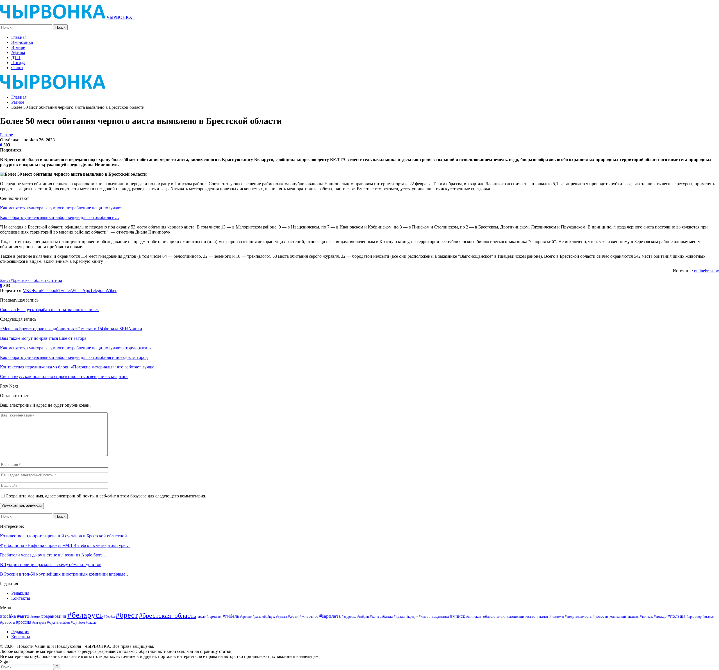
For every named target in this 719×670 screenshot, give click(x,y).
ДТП (16, 57)
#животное (309, 616)
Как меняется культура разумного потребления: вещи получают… (63, 207)
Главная (18, 37)
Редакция (20, 593)
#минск (457, 616)
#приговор (694, 617)
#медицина (440, 617)
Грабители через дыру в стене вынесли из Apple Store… (53, 555)
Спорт (17, 67)
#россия (23, 622)
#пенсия (633, 617)
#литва (424, 616)
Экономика (22, 42)
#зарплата (330, 616)
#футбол (78, 622)
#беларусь (85, 614)
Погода (18, 62)
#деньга (281, 617)
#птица (55, 280)
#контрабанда (381, 616)
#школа (91, 622)
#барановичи (53, 616)
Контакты (20, 598)
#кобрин (363, 617)
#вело (201, 617)
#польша (677, 616)
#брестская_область (29, 280)
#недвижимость (578, 616)
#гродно (246, 617)
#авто (23, 616)
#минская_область (480, 616)
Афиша (18, 52)
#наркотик (557, 616)
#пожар (660, 616)
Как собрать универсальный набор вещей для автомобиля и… (59, 217)
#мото (501, 617)
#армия (35, 616)
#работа (7, 622)
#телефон (63, 622)
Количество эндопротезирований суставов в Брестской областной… (65, 535)
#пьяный (708, 616)
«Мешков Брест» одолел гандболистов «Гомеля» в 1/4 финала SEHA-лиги (71, 328)
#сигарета (39, 622)
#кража (399, 616)
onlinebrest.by (706, 270)
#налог (542, 616)
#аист (5, 280)
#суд (51, 622)
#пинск (646, 616)
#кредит (412, 617)
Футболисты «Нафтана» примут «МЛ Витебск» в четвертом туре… (65, 545)
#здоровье (349, 617)
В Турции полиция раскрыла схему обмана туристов (50, 564)
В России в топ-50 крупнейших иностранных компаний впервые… (65, 574)
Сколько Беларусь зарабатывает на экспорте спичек (49, 309)
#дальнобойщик (264, 617)
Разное (6, 134)
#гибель (231, 616)
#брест (127, 615)
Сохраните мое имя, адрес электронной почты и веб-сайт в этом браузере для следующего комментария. (106, 496)
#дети (293, 616)
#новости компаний (609, 616)
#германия (214, 617)
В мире (18, 47)
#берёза (109, 617)
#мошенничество (520, 616)
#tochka (8, 616)
